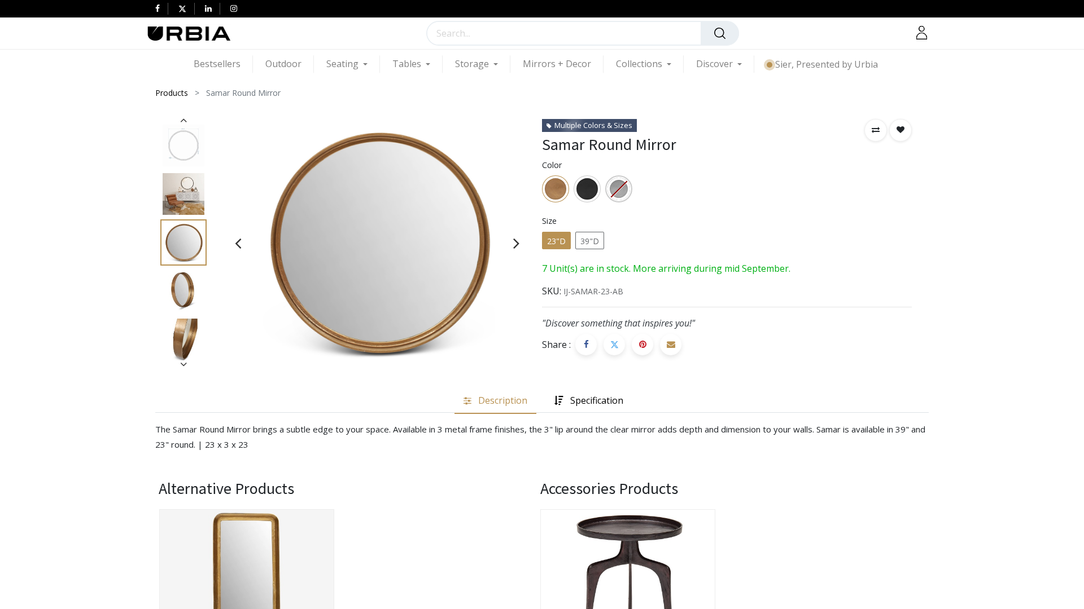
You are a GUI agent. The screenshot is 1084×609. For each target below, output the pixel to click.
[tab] (495, 401)
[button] (875, 130)
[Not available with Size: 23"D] (618, 189)
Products (171, 92)
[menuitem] (223, 64)
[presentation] (238, 243)
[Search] (720, 33)
